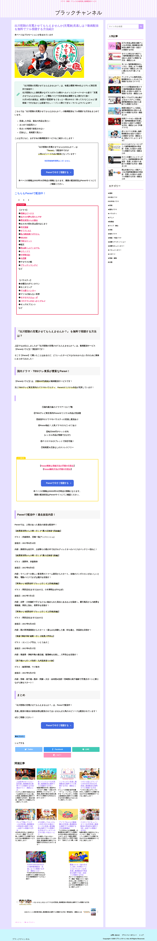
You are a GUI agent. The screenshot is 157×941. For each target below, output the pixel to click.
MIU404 (24, 238)
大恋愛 (23, 258)
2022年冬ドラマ (113, 201)
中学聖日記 (25, 255)
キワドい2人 (26, 231)
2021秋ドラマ (112, 197)
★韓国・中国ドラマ (114, 238)
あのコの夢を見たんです (31, 217)
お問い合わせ (115, 935)
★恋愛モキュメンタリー (116, 246)
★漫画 (110, 193)
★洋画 (110, 230)
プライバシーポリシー (129, 935)
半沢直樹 (24, 227)
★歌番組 (111, 221)
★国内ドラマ (112, 209)
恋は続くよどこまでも (30, 248)
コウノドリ (25, 251)
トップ (141, 935)
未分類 (110, 262)
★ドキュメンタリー (114, 250)
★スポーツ (111, 254)
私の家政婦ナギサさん (30, 234)
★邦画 (110, 205)
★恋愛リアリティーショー (117, 242)
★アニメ (111, 217)
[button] (141, 26)
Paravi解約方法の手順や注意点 (57, 469)
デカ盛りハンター (28, 291)
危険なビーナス (27, 213)
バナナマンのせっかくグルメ (33, 301)
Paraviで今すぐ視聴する (57, 172)
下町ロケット (26, 241)
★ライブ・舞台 (113, 226)
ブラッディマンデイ (29, 265)
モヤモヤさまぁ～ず (29, 297)
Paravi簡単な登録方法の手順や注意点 (57, 466)
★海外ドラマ (112, 234)
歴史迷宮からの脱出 (29, 220)
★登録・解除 (112, 258)
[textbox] (57, 126)
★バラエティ (20, 736)
